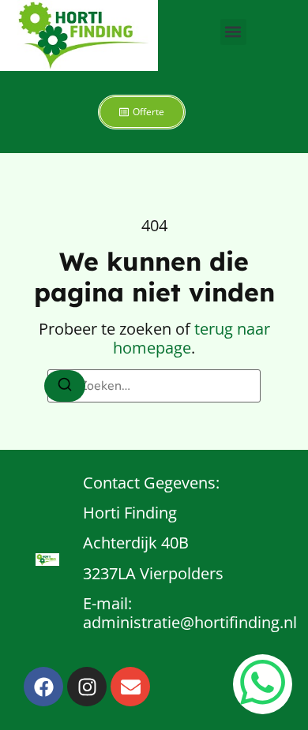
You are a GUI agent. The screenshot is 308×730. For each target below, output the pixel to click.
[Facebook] (43, 686)
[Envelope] (130, 686)
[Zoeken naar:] (154, 385)
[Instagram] (87, 686)
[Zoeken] (64, 385)
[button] (233, 32)
